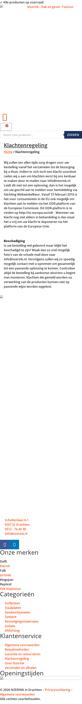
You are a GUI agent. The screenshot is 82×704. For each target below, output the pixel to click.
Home (8, 152)
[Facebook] (5, 544)
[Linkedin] (14, 544)
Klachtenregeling (25, 145)
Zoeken (73, 135)
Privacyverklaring (57, 690)
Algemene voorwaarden (17, 694)
